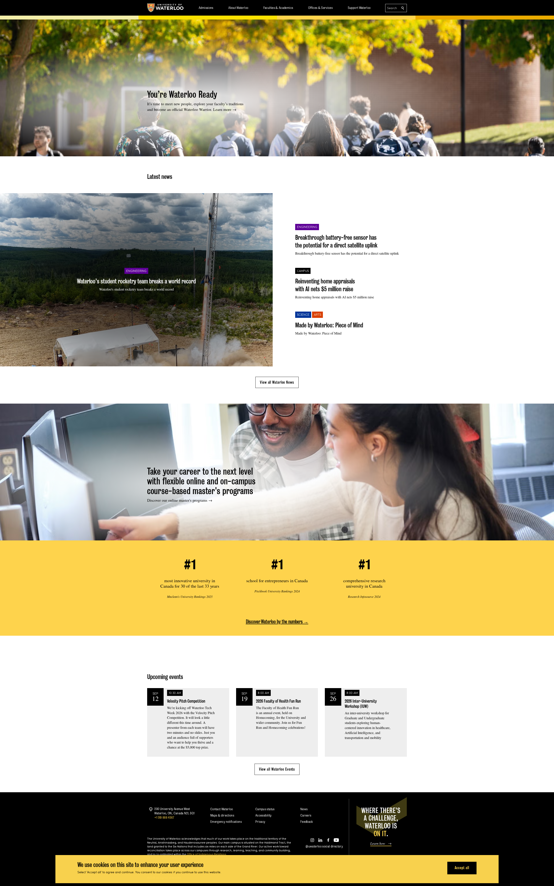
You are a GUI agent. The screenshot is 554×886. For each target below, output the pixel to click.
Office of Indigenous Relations (206, 854)
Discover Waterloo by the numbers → (277, 621)
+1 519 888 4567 (164, 817)
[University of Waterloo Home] (165, 7)
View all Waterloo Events (277, 769)
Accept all (462, 867)
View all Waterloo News (277, 382)
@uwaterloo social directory (324, 846)
